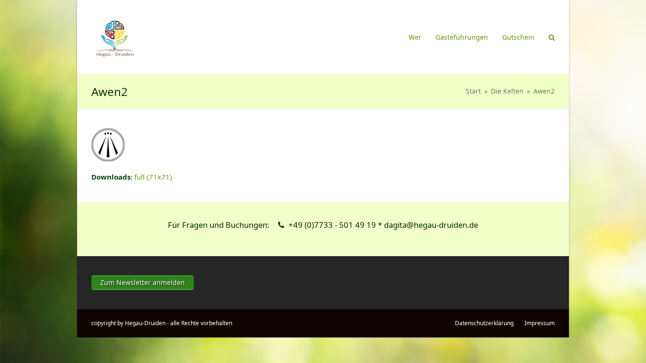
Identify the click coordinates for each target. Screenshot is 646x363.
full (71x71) (153, 177)
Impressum (539, 323)
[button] (551, 37)
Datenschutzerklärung (484, 323)
